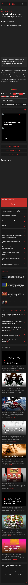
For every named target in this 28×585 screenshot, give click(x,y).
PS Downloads (8, 574)
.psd (11, 11)
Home (2, 11)
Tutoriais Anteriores (20, 571)
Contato (8, 577)
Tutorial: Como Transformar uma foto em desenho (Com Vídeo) (13, 430)
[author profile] (4, 25)
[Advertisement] (14, 42)
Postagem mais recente (14, 146)
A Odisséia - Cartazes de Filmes (15, 302)
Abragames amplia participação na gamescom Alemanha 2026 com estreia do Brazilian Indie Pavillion (16, 285)
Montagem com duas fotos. (13, 456)
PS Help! (20, 574)
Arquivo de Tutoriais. (11, 363)
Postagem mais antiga (14, 150)
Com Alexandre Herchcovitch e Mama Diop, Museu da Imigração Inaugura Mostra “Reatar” (16, 294)
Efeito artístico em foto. (12, 385)
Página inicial (14, 154)
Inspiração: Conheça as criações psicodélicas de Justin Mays (12, 549)
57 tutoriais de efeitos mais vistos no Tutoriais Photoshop (13, 525)
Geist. (5, 138)
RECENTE (5, 271)
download (6, 11)
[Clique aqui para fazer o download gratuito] (14, 89)
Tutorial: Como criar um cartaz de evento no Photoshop (12, 407)
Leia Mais (18, 370)
